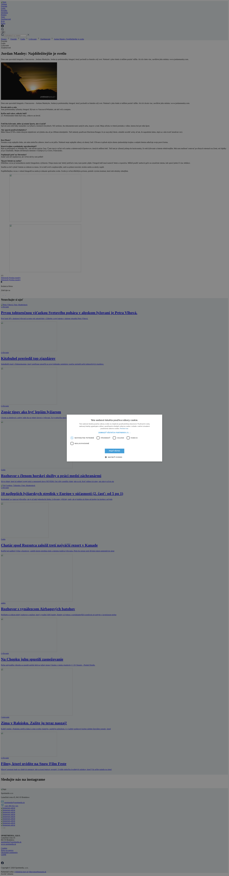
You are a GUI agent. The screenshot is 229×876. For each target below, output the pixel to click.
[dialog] (114, 437)
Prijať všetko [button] (114, 451)
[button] (114, 433)
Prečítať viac (124, 428)
